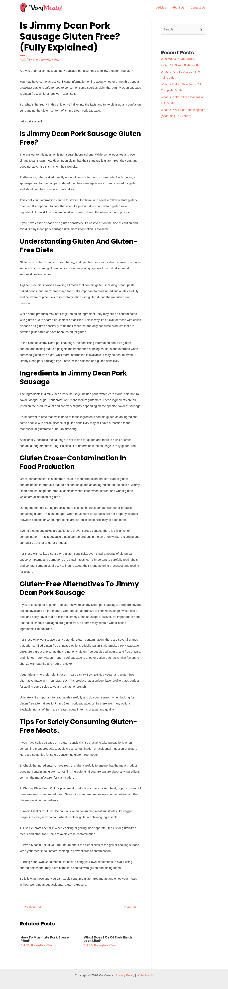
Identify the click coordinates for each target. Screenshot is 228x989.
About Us (178, 7)
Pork (23, 59)
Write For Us (145, 975)
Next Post (132, 906)
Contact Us (197, 7)
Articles (161, 7)
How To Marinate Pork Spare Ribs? (45, 939)
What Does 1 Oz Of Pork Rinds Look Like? (108, 939)
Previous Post (31, 906)
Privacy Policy (125, 975)
